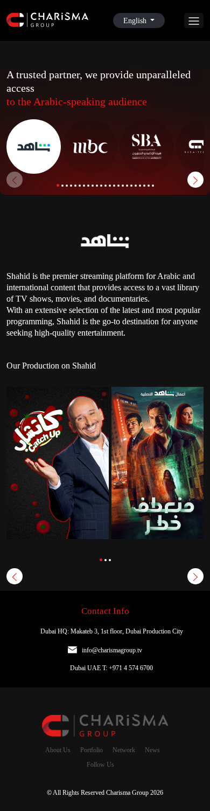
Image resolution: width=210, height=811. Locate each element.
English (136, 21)
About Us (58, 750)
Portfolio (91, 750)
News (152, 750)
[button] (58, 185)
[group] (57, 478)
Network (124, 750)
